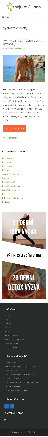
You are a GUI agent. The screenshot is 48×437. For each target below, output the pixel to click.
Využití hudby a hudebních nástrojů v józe (21, 382)
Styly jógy (6, 178)
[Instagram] (12, 406)
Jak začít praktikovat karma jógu (17, 378)
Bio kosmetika (8, 202)
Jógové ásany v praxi (10, 174)
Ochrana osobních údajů (14, 339)
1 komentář (11, 137)
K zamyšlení (7, 166)
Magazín (7, 319)
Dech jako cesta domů (13, 386)
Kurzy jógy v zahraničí (11, 186)
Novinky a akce (8, 158)
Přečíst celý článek (15, 128)
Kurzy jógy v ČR (8, 182)
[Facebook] (6, 406)
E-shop (7, 315)
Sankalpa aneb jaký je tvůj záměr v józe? (20, 366)
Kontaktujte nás (11, 347)
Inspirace (6, 170)
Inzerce (7, 327)
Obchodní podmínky (12, 335)
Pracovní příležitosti (12, 343)
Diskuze (7, 323)
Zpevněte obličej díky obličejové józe (19, 374)
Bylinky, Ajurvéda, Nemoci (12, 198)
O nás (6, 331)
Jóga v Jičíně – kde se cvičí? (15, 370)
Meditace (6, 194)
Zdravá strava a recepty (11, 190)
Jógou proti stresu (12, 362)
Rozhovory (6, 162)
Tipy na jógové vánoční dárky (16, 390)
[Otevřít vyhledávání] (44, 17)
